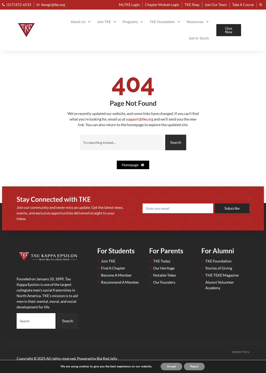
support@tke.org (139, 119)
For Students (116, 251)
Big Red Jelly (107, 358)
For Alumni (217, 251)
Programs (130, 22)
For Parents (166, 251)
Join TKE (104, 22)
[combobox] (122, 142)
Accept (171, 366)
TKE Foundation (162, 22)
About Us (78, 22)
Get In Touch (199, 38)
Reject (194, 366)
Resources (195, 22)
